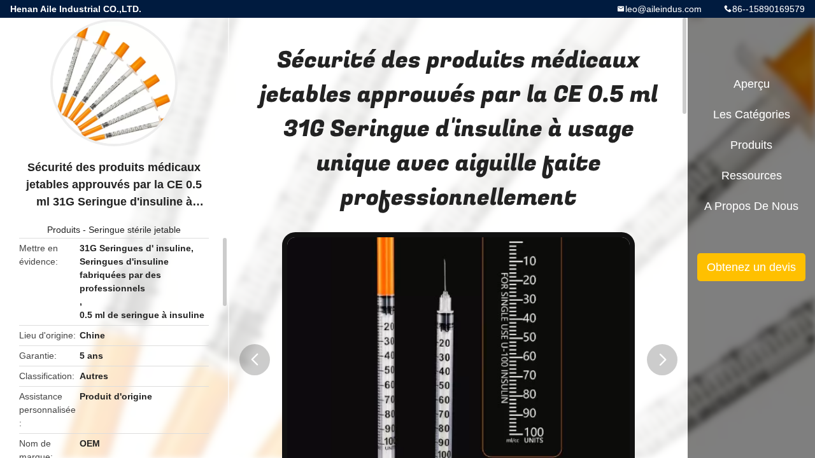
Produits (63, 230)
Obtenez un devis (751, 267)
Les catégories (751, 114)
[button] (254, 359)
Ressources (751, 175)
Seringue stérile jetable (135, 230)
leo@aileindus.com (663, 9)
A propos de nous (751, 206)
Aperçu (752, 84)
